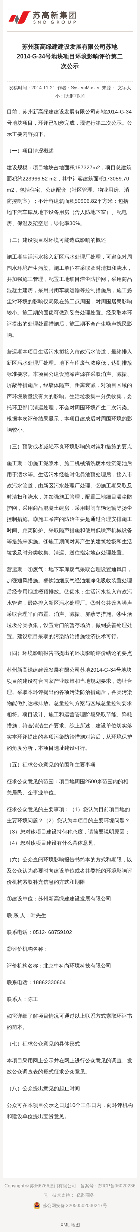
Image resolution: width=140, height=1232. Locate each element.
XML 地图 (70, 1225)
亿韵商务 (85, 1195)
